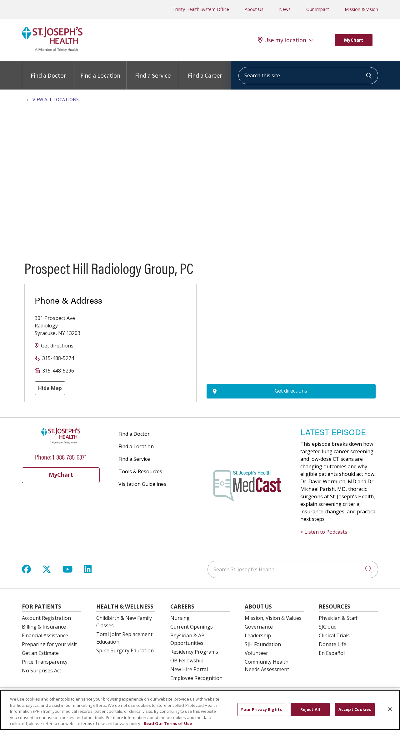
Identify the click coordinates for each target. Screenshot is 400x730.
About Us (254, 9)
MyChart (353, 40)
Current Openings (191, 626)
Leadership (258, 635)
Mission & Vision (361, 9)
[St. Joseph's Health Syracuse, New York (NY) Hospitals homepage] (52, 49)
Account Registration (46, 617)
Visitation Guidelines (142, 484)
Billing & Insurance (44, 626)
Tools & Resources (140, 471)
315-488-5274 (58, 358)
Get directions (57, 345)
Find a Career (205, 75)
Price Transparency (45, 661)
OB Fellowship (186, 660)
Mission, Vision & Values (273, 617)
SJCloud (328, 626)
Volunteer (256, 653)
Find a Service (153, 75)
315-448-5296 (58, 370)
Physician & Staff (338, 617)
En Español (332, 653)
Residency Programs (194, 651)
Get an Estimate (40, 653)
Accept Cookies (354, 709)
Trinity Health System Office (200, 9)
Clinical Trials (334, 635)
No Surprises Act (41, 670)
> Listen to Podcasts (323, 531)
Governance (259, 626)
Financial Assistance (45, 635)
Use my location (285, 40)
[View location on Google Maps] (291, 318)
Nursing (180, 617)
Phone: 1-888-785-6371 (61, 456)
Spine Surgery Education (125, 650)
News (285, 9)
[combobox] (308, 75)
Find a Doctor (48, 75)
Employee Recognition (196, 678)
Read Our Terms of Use (168, 723)
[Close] (390, 709)
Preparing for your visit (49, 644)
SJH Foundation (263, 644)
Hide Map (50, 388)
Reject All (310, 709)
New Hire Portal (189, 669)
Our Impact (317, 9)
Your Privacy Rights (261, 709)
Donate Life (332, 644)
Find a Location (100, 75)
